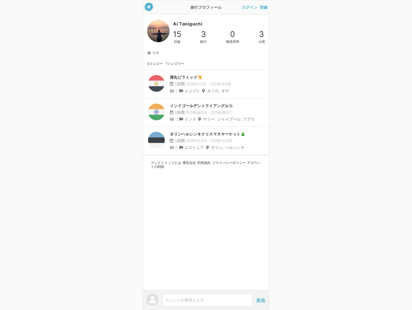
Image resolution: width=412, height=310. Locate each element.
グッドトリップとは (166, 163)
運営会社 (189, 163)
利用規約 (204, 163)
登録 (264, 7)
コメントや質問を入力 (184, 300)
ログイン (250, 7)
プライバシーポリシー (229, 163)
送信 (260, 300)
